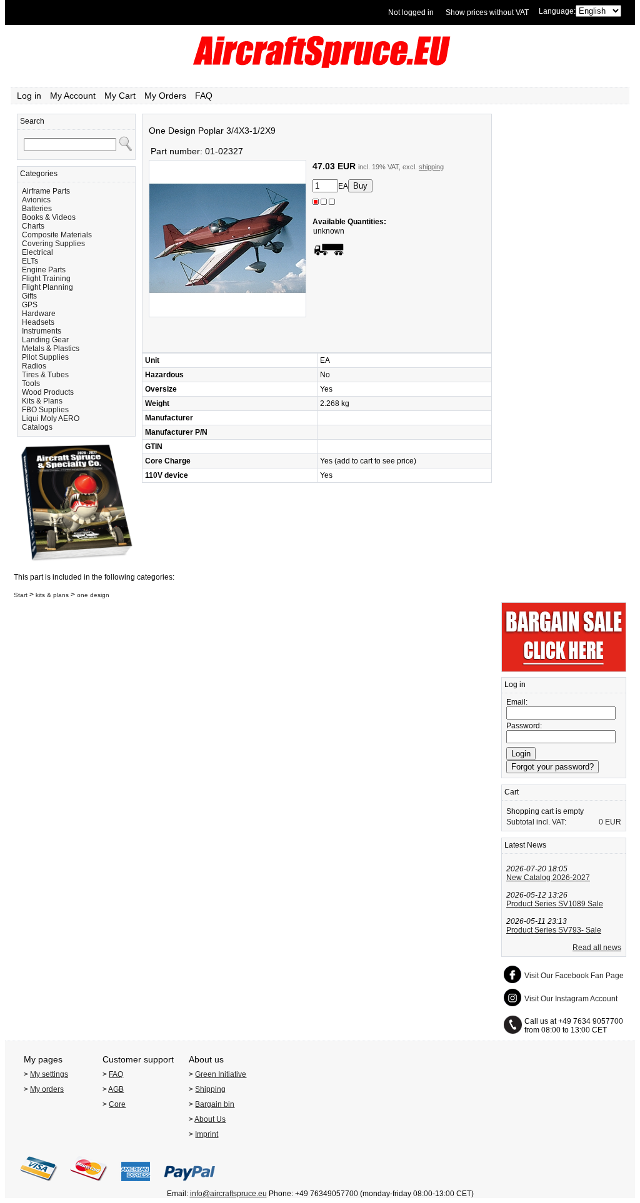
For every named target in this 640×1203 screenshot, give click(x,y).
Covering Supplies (53, 243)
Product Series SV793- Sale (553, 930)
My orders (47, 1089)
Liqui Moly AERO (50, 418)
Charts (33, 226)
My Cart (120, 96)
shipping (431, 167)
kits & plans (52, 595)
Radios (34, 366)
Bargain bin (214, 1104)
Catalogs (37, 427)
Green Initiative (220, 1074)
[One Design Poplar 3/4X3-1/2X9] (227, 314)
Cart (511, 792)
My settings (49, 1074)
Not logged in (411, 12)
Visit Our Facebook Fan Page (574, 975)
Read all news (596, 947)
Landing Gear (45, 339)
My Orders (165, 96)
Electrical (37, 252)
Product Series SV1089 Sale (554, 903)
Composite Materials (57, 234)
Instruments (41, 331)
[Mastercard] (89, 1185)
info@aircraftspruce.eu (228, 1193)
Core (117, 1104)
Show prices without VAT (487, 12)
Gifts (29, 296)
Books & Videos (49, 217)
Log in (29, 96)
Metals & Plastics (50, 348)
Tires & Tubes (45, 374)
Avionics (36, 200)
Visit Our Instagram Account (571, 998)
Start (21, 595)
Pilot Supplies (45, 357)
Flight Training (46, 278)
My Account (73, 96)
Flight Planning (47, 287)
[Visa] (39, 1185)
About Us (210, 1119)
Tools (31, 383)
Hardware (39, 313)
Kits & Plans (42, 401)
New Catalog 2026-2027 (548, 877)
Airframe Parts (46, 191)
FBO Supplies (45, 409)
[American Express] (136, 1185)
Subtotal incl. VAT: (536, 822)
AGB (116, 1089)
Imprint (206, 1134)
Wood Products (48, 392)
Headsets (38, 322)
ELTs (30, 261)
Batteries (37, 208)
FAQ (203, 96)
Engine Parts (44, 269)
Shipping (210, 1089)
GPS (30, 304)
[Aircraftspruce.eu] (320, 65)
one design (93, 595)
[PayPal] (190, 1185)
